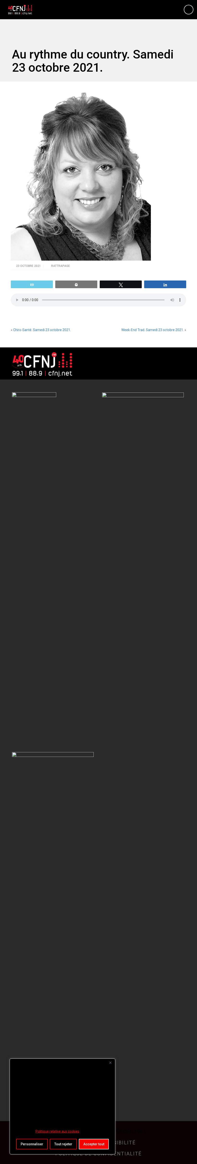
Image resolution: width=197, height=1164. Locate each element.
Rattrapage (60, 266)
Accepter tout (93, 1144)
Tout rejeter (63, 1144)
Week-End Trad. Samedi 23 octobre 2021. (152, 330)
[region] (62, 1106)
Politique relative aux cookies (57, 1131)
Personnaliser (32, 1144)
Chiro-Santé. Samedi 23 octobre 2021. (42, 330)
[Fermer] (110, 1062)
